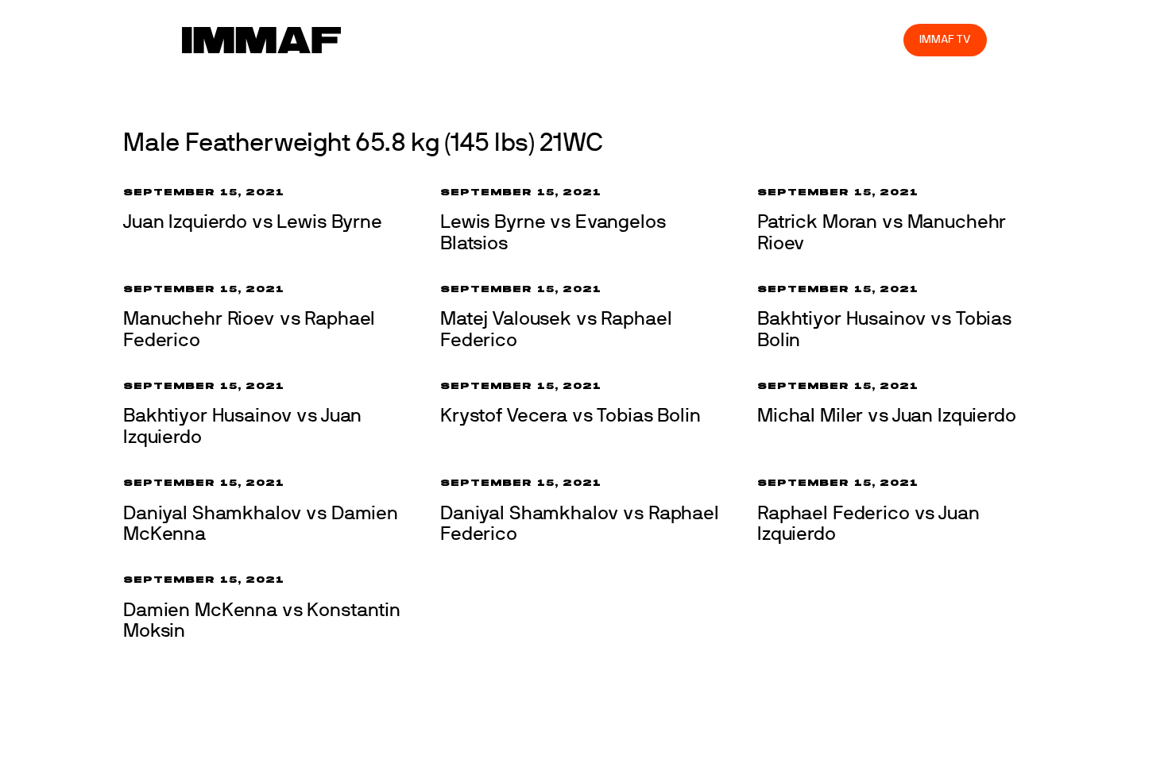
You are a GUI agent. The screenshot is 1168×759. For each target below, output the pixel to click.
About (538, 39)
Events (480, 39)
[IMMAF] (261, 39)
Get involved (610, 39)
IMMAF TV (944, 39)
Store (876, 39)
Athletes (749, 39)
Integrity (817, 39)
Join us (685, 39)
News (424, 39)
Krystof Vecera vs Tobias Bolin (570, 416)
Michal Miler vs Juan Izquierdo (886, 416)
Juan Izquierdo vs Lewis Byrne (252, 222)
